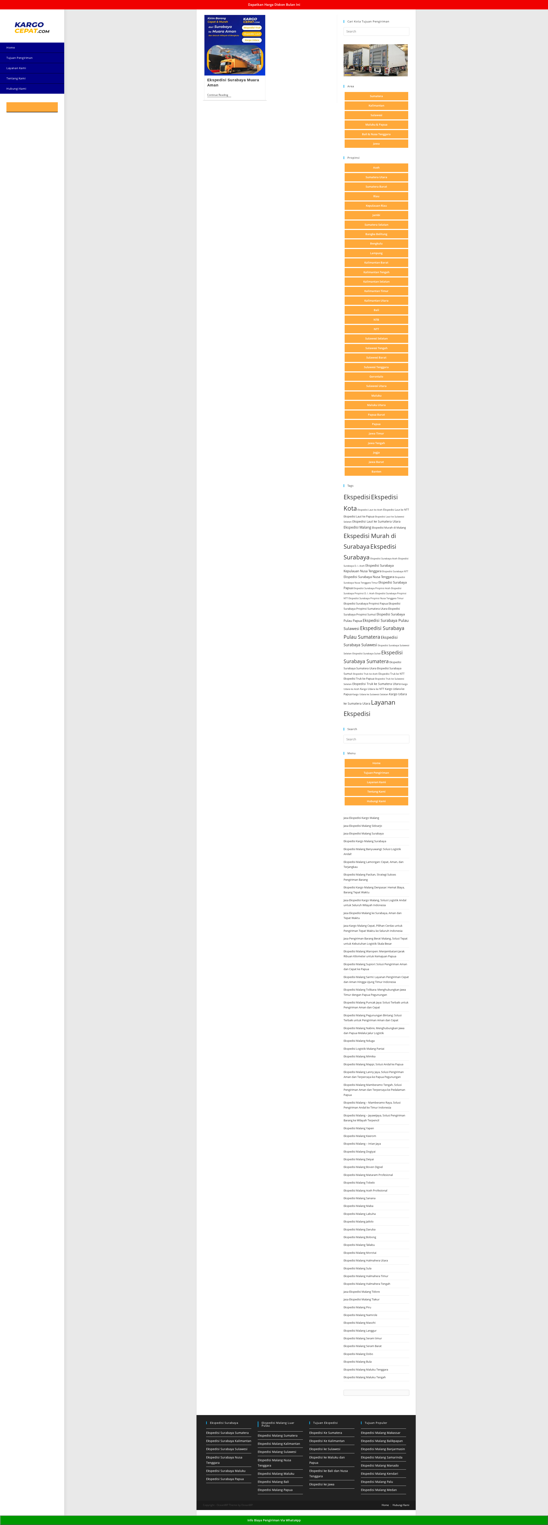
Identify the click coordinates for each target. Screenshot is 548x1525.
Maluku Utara (376, 405)
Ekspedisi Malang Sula (357, 1268)
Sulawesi (376, 115)
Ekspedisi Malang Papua (275, 1490)
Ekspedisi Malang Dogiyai (359, 1151)
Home (376, 763)
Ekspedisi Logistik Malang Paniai (364, 1049)
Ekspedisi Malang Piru (357, 1307)
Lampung (376, 253)
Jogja (376, 452)
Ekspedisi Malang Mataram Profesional (368, 1175)
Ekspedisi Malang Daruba (359, 1229)
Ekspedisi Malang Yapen (359, 1128)
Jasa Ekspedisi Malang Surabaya (364, 833)
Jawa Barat (376, 462)
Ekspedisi (357, 497)
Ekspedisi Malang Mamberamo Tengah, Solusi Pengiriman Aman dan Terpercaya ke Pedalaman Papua (374, 1090)
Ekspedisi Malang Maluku (276, 1474)
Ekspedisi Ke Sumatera (325, 1433)
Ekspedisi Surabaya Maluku (226, 1471)
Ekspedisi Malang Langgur (360, 1330)
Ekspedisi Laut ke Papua (359, 516)
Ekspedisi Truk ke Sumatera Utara (376, 684)
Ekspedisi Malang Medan (379, 1490)
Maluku (376, 395)
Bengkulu (376, 243)
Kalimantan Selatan (376, 281)
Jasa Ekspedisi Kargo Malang (362, 818)
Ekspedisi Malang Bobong (360, 1237)
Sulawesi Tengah (376, 348)
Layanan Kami (376, 782)
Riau (376, 196)
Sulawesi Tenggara (376, 367)
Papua (376, 424)
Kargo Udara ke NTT (372, 689)
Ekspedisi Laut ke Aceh (370, 509)
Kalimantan (376, 105)
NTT (376, 329)
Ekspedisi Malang (357, 527)
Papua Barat (376, 414)
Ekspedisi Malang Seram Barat (363, 1346)
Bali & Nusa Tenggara (376, 134)
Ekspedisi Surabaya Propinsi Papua (366, 603)
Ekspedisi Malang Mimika (359, 1056)
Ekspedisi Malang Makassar (381, 1433)
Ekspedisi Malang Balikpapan (382, 1441)
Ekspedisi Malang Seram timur (363, 1338)
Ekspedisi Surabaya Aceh (384, 558)
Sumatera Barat (376, 186)
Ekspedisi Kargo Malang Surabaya (365, 841)
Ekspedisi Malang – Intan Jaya (362, 1144)
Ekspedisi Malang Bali (273, 1482)
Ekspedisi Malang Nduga (359, 1041)
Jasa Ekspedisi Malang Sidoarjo (363, 826)
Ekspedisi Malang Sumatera (278, 1435)
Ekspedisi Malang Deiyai (359, 1159)
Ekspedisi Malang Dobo (358, 1354)
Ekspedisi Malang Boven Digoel (363, 1167)
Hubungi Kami (376, 801)
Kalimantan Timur (376, 291)
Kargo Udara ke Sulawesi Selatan (370, 694)
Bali (376, 310)
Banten (376, 471)
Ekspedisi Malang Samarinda (381, 1457)
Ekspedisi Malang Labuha (360, 1214)
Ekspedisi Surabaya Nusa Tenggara (369, 577)
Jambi (376, 215)
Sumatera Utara (376, 177)
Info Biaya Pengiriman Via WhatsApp (274, 1520)
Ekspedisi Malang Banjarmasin (383, 1449)
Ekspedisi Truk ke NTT (391, 674)
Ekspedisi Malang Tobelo (359, 1182)
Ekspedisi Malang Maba (358, 1206)
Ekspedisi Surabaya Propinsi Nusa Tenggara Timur (376, 598)
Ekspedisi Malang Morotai (360, 1253)
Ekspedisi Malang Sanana (359, 1198)
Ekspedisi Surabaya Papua (225, 1479)
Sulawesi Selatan (376, 338)
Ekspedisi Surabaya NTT (395, 571)
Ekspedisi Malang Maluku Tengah (365, 1377)
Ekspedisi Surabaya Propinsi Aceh (371, 588)
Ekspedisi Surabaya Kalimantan (228, 1441)
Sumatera (376, 96)
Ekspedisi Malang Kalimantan (279, 1444)
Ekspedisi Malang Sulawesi (277, 1452)
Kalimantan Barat (376, 262)
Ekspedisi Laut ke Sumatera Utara (376, 521)
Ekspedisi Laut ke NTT (396, 509)
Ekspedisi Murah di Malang (389, 527)
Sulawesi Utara (376, 386)
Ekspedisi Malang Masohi (359, 1323)
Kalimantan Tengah (376, 272)
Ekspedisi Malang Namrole (360, 1315)
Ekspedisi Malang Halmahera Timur (366, 1276)
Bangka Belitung (376, 234)
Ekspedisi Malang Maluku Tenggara (366, 1369)
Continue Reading (219, 95)
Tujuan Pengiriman (376, 773)
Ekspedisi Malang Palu (377, 1482)
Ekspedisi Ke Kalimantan (327, 1441)
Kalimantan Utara (376, 300)
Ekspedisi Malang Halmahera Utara (366, 1260)
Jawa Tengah (376, 443)
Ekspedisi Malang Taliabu (359, 1245)
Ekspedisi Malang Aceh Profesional (365, 1190)
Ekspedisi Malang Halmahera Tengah (367, 1284)
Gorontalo (376, 376)
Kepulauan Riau (376, 205)
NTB (376, 320)
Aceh (376, 167)
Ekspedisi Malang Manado (380, 1465)
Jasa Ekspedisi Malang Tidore (362, 1292)
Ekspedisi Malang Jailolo (359, 1221)
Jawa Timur (376, 433)
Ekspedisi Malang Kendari (379, 1474)
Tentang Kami (376, 791)
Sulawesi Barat (376, 357)
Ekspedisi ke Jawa (321, 1484)
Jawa (376, 143)
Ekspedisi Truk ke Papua (359, 678)
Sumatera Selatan (376, 225)
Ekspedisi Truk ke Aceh (365, 673)
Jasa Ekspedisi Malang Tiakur (362, 1299)
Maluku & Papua (376, 124)
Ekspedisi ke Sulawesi (324, 1449)
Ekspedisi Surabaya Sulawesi (226, 1449)
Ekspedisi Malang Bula (358, 1361)
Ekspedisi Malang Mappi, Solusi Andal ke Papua (373, 1064)
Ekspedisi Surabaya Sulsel (366, 653)
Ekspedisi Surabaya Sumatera (227, 1433)
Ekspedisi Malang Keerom (360, 1136)
